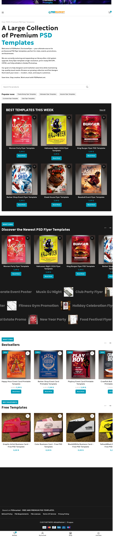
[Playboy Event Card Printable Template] (80, 364)
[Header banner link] (56, 2)
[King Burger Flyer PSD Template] (91, 130)
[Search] (87, 86)
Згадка (70, 522)
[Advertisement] (57, 487)
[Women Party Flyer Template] (22, 130)
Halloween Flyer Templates (48, 94)
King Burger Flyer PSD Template (91, 148)
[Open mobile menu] (3, 12)
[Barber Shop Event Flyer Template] (22, 179)
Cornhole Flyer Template (10, 98)
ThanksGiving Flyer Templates (26, 94)
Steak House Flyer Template (56, 197)
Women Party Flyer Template (22, 148)
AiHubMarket (59, 522)
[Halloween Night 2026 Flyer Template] (56, 130)
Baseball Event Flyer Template (91, 197)
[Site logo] (56, 12)
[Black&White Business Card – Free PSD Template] (80, 427)
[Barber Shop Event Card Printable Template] (48, 364)
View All (102, 110)
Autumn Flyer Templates (67, 94)
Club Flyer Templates (28, 98)
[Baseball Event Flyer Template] (91, 179)
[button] (105, 227)
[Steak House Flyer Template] (56, 179)
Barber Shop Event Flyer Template (22, 197)
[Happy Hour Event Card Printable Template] (16, 364)
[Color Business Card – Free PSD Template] (48, 427)
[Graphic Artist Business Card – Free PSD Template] (16, 427)
